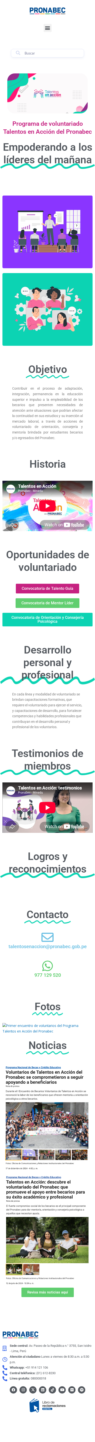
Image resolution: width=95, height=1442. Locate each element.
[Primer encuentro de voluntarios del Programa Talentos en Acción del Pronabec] (47, 1028)
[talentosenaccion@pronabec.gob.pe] (47, 937)
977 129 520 (47, 975)
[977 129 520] (47, 966)
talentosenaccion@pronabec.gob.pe (48, 946)
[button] (48, 28)
